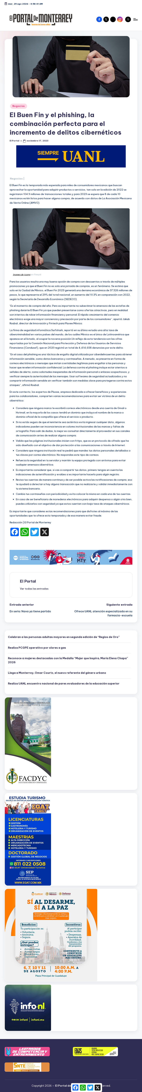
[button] (34, 588)
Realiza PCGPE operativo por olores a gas (37, 647)
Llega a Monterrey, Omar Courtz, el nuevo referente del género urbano (57, 673)
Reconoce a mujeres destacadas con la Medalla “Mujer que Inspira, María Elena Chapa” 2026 (68, 660)
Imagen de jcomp (21, 274)
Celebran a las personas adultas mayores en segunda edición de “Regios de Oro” (64, 637)
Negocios (18, 106)
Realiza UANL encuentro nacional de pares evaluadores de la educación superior (63, 683)
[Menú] (135, 19)
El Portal (28, 581)
